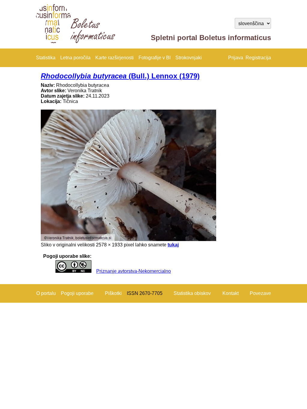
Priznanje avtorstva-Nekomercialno (133, 271)
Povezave (260, 293)
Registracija (258, 57)
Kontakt (230, 293)
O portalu (46, 293)
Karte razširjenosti (114, 57)
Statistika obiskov (192, 293)
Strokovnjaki (188, 57)
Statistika (45, 57)
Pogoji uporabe (77, 293)
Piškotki (113, 293)
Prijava (235, 57)
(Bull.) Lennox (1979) (120, 76)
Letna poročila (75, 57)
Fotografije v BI (155, 57)
